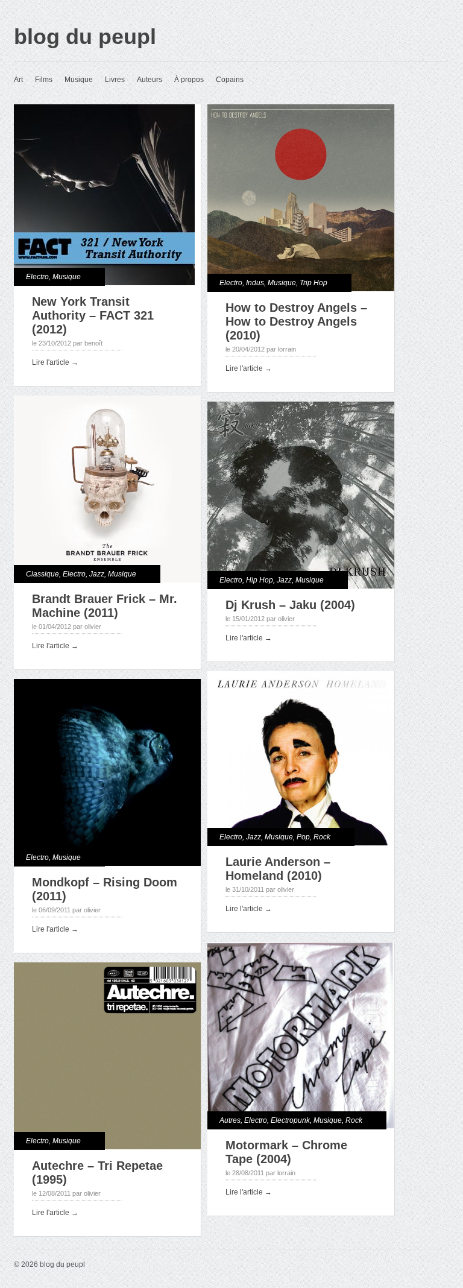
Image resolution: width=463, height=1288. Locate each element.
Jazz (96, 574)
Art (18, 79)
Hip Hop (259, 580)
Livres (115, 79)
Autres (230, 1120)
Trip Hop (313, 283)
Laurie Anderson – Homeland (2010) (277, 868)
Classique (42, 574)
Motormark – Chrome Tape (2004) (286, 1152)
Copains (230, 79)
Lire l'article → (55, 362)
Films (43, 79)
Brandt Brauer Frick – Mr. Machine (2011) (104, 605)
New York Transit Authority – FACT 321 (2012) (93, 315)
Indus (255, 283)
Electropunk (290, 1120)
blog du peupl (85, 36)
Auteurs (149, 79)
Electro (37, 277)
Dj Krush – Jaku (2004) (290, 604)
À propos (189, 79)
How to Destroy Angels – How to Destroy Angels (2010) (296, 321)
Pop (303, 837)
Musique (79, 79)
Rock (321, 837)
